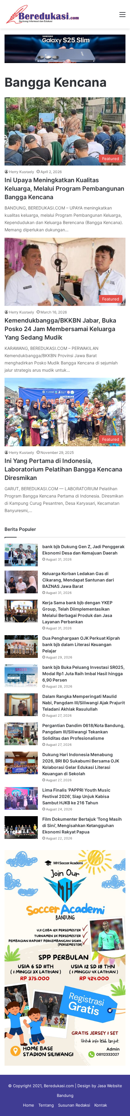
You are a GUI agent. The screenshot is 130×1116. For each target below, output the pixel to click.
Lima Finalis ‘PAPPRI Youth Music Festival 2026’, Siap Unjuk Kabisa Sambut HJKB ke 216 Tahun (76, 796)
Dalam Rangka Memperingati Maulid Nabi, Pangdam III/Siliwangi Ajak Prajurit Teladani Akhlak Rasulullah (83, 703)
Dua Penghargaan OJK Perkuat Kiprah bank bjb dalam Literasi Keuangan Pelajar (81, 644)
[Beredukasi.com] (42, 14)
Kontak (100, 1105)
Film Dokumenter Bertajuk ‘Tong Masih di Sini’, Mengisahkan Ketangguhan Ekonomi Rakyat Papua (82, 825)
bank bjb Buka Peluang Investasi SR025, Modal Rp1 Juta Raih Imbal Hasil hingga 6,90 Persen (83, 673)
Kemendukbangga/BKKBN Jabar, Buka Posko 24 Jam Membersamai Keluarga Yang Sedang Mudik (60, 329)
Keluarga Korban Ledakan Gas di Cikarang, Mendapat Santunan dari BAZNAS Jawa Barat (78, 580)
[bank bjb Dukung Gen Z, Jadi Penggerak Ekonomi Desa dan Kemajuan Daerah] (21, 555)
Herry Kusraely (21, 171)
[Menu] (122, 16)
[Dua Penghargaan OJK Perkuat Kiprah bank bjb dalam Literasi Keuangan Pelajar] (21, 646)
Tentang (46, 1105)
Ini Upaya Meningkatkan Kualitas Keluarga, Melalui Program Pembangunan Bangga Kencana (64, 188)
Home (28, 1105)
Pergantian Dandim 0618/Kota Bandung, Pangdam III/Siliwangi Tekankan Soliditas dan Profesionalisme (83, 732)
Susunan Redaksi (74, 1105)
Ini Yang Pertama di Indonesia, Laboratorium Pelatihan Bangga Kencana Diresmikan (63, 469)
